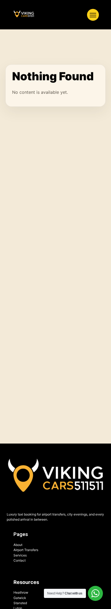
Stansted (20, 603)
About (17, 545)
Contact (19, 560)
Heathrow (20, 592)
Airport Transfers (25, 550)
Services (20, 555)
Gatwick (19, 598)
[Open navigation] (93, 15)
